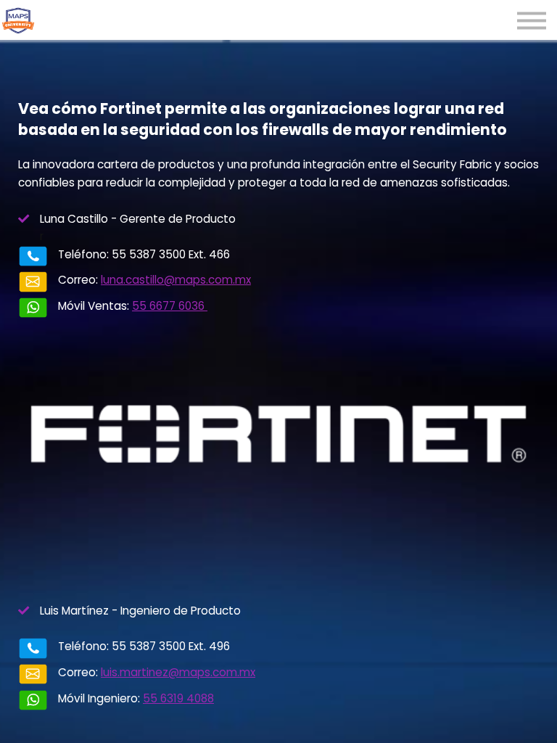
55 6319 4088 (178, 698)
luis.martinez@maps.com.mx (178, 672)
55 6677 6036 (169, 305)
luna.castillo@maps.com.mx (176, 279)
